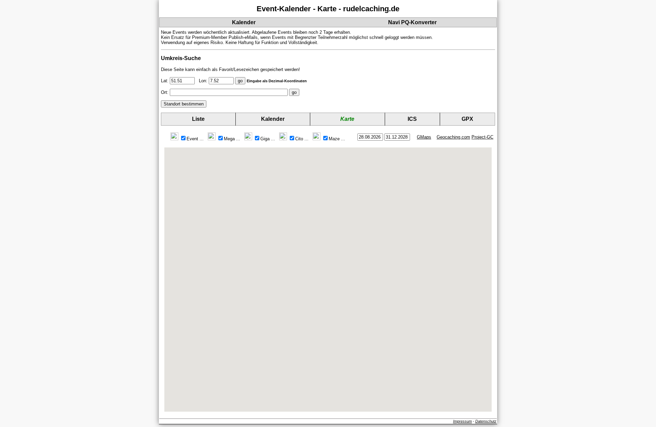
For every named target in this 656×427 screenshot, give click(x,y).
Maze (337, 138)
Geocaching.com (453, 137)
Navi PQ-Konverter (412, 22)
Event (195, 138)
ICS (412, 119)
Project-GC (482, 137)
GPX (467, 119)
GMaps (424, 137)
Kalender (244, 22)
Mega (232, 138)
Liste (198, 119)
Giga (267, 138)
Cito (302, 138)
